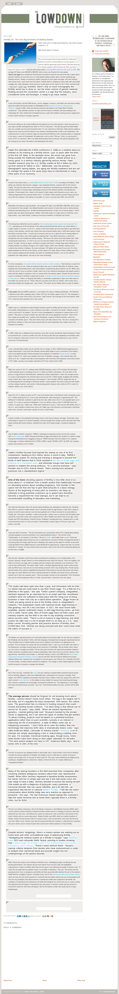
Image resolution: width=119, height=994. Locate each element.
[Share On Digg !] (35, 916)
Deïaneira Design (109, 991)
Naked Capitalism (99, 321)
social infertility (24, 680)
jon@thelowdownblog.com (101, 104)
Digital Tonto (97, 203)
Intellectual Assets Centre (102, 223)
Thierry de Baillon (99, 234)
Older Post (81, 980)
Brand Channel (98, 272)
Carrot (35, 673)
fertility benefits (65, 354)
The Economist (98, 239)
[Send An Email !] (50, 916)
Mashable (96, 257)
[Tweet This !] (18, 916)
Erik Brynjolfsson (99, 229)
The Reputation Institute (102, 259)
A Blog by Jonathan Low (65, 27)
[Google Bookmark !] (48, 916)
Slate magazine (98, 254)
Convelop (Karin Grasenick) (103, 294)
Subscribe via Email (102, 54)
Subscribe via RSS (101, 51)
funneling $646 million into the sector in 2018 (61, 70)
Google (48, 537)
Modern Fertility (50, 790)
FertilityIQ (64, 730)
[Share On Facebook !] (20, 916)
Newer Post (8, 980)
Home (45, 980)
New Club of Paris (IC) (101, 226)
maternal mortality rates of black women (66, 874)
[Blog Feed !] (52, 916)
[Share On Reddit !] (22, 916)
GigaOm (96, 211)
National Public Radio (101, 247)
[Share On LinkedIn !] (24, 916)
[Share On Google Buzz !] (27, 916)
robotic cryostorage (18, 436)
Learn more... (97, 96)
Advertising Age (99, 201)
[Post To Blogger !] (43, 916)
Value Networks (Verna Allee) (103, 236)
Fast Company (98, 231)
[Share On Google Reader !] (45, 916)
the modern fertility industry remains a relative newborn (42, 264)
